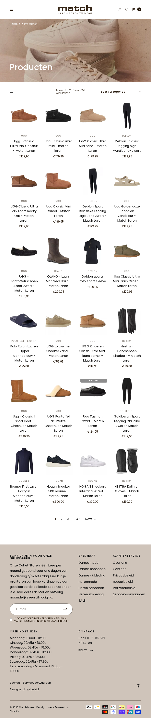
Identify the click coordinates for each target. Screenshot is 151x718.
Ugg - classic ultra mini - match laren (58, 146)
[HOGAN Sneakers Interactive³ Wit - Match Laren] (92, 461)
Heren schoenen (91, 588)
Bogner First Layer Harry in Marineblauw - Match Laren (24, 493)
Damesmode (88, 562)
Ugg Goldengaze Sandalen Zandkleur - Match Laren (127, 213)
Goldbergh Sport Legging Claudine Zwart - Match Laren (127, 423)
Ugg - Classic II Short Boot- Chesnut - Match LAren (24, 423)
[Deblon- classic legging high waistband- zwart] (127, 115)
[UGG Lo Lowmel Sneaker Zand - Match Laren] (58, 321)
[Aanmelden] (68, 609)
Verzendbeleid (124, 588)
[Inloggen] (120, 9)
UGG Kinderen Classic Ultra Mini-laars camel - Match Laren (93, 353)
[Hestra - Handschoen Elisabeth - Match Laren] (127, 321)
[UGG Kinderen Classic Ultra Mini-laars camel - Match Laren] (92, 321)
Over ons (120, 562)
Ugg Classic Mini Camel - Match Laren (58, 211)
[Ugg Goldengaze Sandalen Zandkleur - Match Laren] (127, 181)
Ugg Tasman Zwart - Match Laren (92, 421)
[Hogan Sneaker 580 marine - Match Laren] (58, 461)
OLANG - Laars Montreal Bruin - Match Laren (58, 281)
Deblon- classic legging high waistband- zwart (127, 146)
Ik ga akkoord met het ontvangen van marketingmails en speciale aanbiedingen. (42, 619)
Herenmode (87, 581)
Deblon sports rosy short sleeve (92, 278)
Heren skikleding (91, 594)
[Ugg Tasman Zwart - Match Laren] (92, 391)
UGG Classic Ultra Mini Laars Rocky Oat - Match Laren (24, 213)
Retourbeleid (123, 581)
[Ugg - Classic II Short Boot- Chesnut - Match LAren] (24, 391)
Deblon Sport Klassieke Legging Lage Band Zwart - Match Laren (92, 213)
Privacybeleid (123, 575)
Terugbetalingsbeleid (24, 689)
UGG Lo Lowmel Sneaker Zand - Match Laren (58, 351)
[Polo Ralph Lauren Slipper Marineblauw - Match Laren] (24, 321)
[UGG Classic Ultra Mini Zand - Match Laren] (92, 115)
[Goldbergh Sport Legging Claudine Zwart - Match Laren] (127, 391)
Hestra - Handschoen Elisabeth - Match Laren (127, 353)
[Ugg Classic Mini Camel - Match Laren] (58, 181)
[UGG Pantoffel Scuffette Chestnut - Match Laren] (58, 391)
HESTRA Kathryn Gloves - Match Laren (126, 491)
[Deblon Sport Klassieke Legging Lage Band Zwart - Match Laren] (92, 181)
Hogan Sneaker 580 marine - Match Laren (58, 491)
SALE (82, 600)
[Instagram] (138, 686)
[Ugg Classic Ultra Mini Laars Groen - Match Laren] (127, 251)
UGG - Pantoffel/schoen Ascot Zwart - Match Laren (24, 283)
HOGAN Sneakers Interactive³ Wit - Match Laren (92, 491)
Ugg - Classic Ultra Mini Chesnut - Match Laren (24, 146)
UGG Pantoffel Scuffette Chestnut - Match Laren (58, 423)
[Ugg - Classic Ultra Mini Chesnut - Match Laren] (24, 115)
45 (78, 519)
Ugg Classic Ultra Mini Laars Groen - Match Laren (127, 281)
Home (14, 24)
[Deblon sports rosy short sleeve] (92, 251)
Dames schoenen (92, 569)
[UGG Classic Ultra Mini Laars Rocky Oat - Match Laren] (24, 181)
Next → (90, 519)
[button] (85, 650)
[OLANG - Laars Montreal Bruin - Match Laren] (58, 251)
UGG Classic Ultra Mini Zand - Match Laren (93, 146)
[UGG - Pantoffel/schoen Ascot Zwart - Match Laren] (24, 251)
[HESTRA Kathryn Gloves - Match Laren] (127, 461)
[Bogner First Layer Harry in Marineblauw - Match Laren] (24, 461)
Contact (119, 569)
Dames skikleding (91, 575)
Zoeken (15, 683)
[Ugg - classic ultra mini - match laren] (58, 115)
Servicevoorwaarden (129, 594)
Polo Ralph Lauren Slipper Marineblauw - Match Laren (24, 353)
